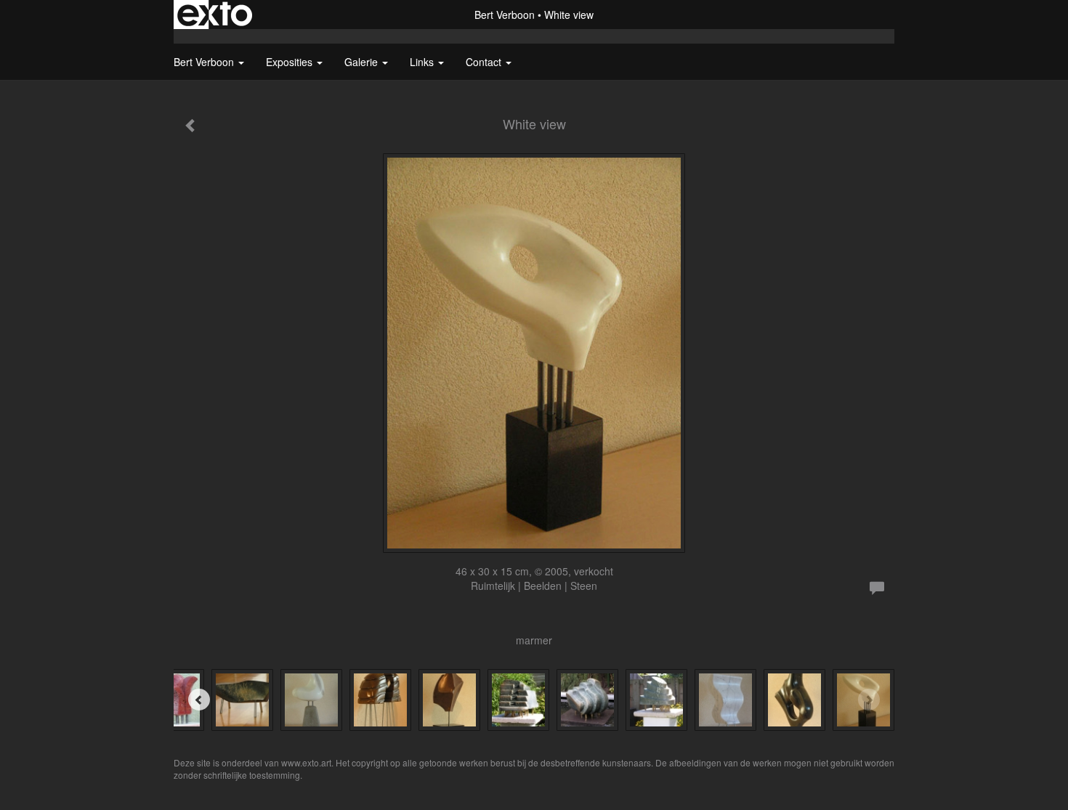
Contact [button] (485, 61)
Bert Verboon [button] (205, 61)
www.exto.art (306, 762)
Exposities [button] (290, 61)
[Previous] (199, 699)
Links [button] (423, 61)
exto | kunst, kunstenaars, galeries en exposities (215, 14)
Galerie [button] (362, 61)
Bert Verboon (504, 14)
